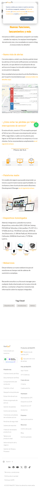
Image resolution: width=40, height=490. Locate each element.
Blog (22, 433)
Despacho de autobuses (11, 392)
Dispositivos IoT (26, 406)
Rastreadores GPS (26, 398)
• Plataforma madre (10, 175)
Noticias (32, 305)
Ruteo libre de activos (10, 396)
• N (3, 54)
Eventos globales (26, 437)
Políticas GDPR (9, 480)
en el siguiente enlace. (27, 188)
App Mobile (24, 370)
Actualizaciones (22, 305)
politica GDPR (23, 14)
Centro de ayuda (26, 429)
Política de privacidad (11, 476)
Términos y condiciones (11, 472)
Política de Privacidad (18, 11)
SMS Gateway (25, 375)
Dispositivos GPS (9, 305)
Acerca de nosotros (27, 419)
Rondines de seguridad (11, 421)
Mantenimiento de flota (11, 373)
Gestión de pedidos (10, 407)
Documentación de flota (11, 378)
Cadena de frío (25, 388)
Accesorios (24, 410)
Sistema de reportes (10, 425)
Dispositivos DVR (26, 402)
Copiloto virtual (9, 388)
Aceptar (27, 18)
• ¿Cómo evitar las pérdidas (14, 122)
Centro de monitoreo (10, 411)
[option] (20, 320)
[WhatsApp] (36, 124)
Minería (23, 384)
